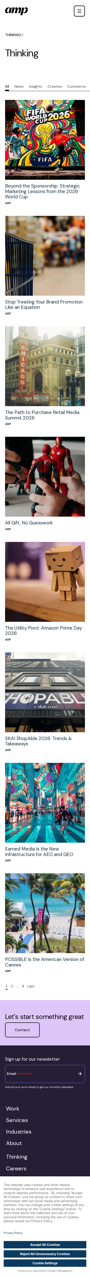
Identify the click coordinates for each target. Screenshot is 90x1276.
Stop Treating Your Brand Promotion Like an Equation (44, 304)
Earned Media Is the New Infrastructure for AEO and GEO (39, 851)
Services (17, 1120)
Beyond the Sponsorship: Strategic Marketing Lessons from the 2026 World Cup (42, 191)
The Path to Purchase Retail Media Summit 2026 (42, 415)
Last (31, 986)
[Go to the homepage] (16, 11)
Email (19, 1073)
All (7, 86)
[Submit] (80, 1073)
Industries (18, 1131)
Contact (71, 11)
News (19, 86)
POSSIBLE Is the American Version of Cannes (44, 962)
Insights (35, 86)
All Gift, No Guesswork (29, 523)
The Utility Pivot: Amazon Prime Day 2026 (43, 631)
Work (12, 1108)
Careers (16, 1168)
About (14, 1143)
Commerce (76, 86)
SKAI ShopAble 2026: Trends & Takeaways (38, 741)
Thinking (16, 1156)
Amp (8, 203)
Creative (55, 86)
